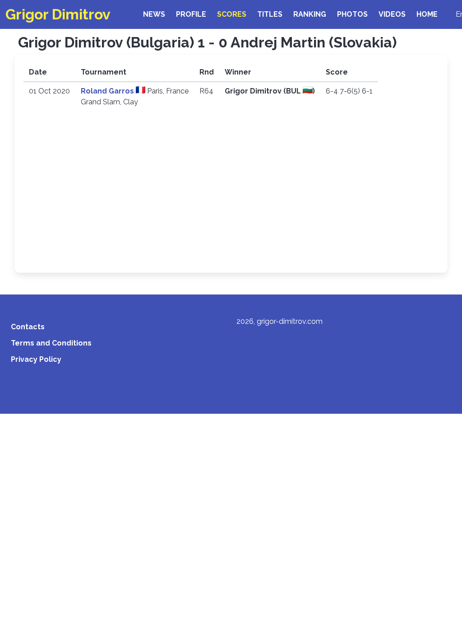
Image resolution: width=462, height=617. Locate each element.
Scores (231, 14)
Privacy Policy (36, 359)
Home (427, 14)
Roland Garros (108, 91)
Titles (269, 14)
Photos (352, 14)
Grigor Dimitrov (58, 14)
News (154, 14)
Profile (191, 14)
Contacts (28, 327)
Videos (392, 14)
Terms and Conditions (51, 343)
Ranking (309, 14)
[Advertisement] (231, 196)
